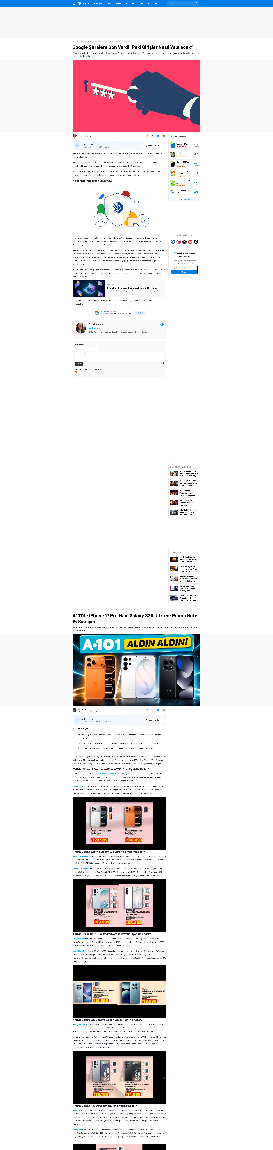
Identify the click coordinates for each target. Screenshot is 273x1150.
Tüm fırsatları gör (184, 199)
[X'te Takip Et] (184, 242)
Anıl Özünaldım (84, 709)
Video (141, 3)
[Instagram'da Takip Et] (178, 242)
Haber (118, 3)
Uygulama (98, 3)
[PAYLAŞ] (147, 137)
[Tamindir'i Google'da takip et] (119, 313)
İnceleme (130, 3)
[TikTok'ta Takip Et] (196, 242)
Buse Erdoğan (83, 135)
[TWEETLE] (152, 137)
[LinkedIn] (162, 324)
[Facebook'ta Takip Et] (173, 242)
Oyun (109, 3)
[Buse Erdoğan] (80, 324)
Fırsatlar (152, 3)
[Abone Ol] (163, 136)
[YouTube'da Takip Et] (190, 242)
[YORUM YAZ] (158, 137)
